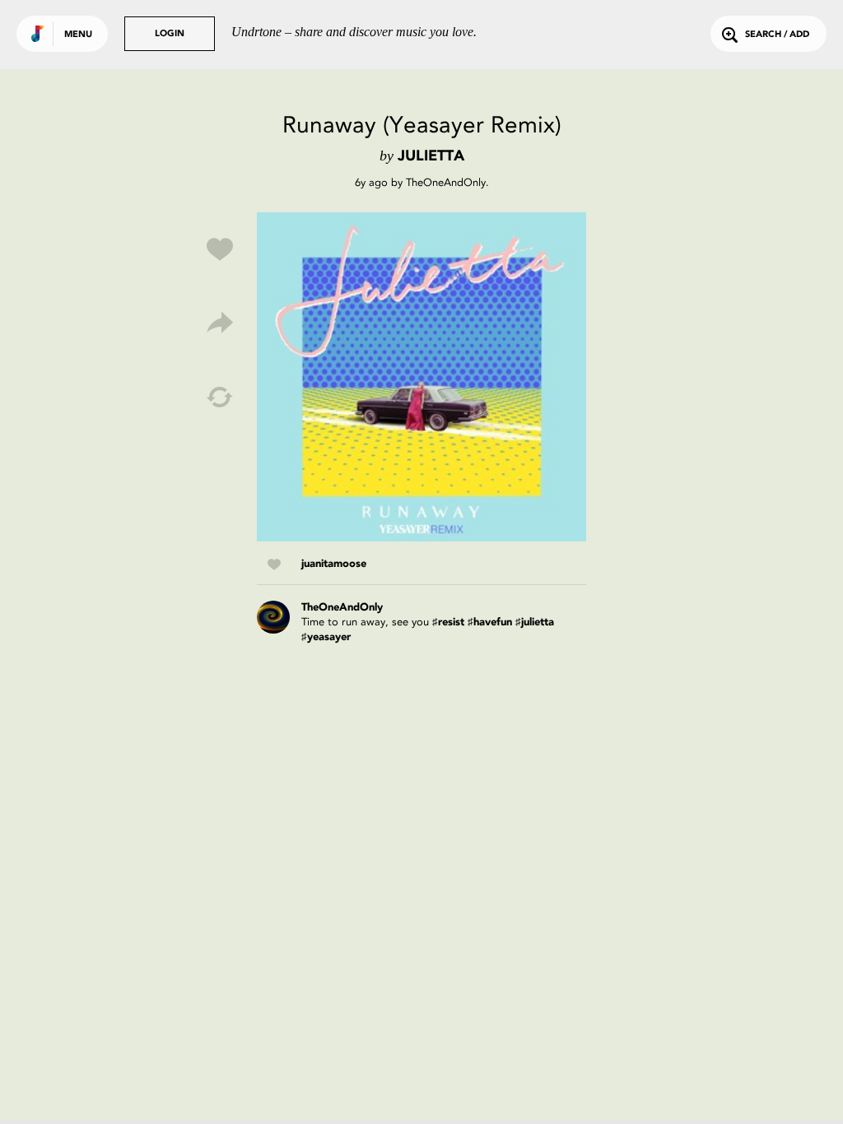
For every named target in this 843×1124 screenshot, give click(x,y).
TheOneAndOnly (446, 182)
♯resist (448, 622)
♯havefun (490, 622)
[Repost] (220, 397)
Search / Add (777, 34)
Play (421, 377)
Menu (78, 34)
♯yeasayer (326, 637)
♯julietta (534, 622)
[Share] (220, 323)
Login (169, 34)
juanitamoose (333, 564)
